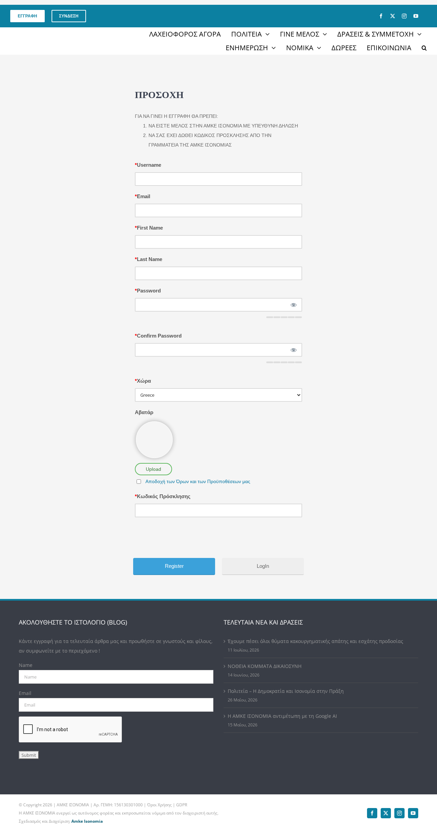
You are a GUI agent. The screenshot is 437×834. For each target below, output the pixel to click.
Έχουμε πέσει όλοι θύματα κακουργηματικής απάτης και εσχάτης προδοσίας (315, 641)
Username (148, 165)
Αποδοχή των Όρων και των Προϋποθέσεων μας (197, 481)
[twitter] (392, 16)
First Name (149, 228)
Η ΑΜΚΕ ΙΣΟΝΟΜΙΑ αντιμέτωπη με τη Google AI (282, 716)
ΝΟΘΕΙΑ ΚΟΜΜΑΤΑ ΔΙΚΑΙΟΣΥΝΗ (264, 666)
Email (142, 196)
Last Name (148, 259)
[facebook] (381, 16)
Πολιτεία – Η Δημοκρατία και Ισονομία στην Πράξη (286, 691)
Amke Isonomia (87, 821)
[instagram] (404, 16)
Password (148, 290)
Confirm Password (158, 336)
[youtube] (415, 16)
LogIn (263, 566)
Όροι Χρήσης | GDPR (167, 805)
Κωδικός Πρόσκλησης (163, 496)
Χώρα (143, 381)
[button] (424, 47)
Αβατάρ (144, 412)
